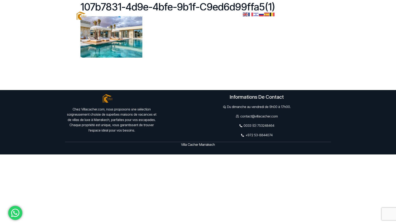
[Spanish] (267, 14)
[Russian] (261, 14)
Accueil (142, 15)
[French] (250, 14)
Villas (160, 15)
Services (184, 15)
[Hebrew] (256, 14)
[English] (245, 14)
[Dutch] (272, 14)
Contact (232, 15)
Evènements (208, 15)
